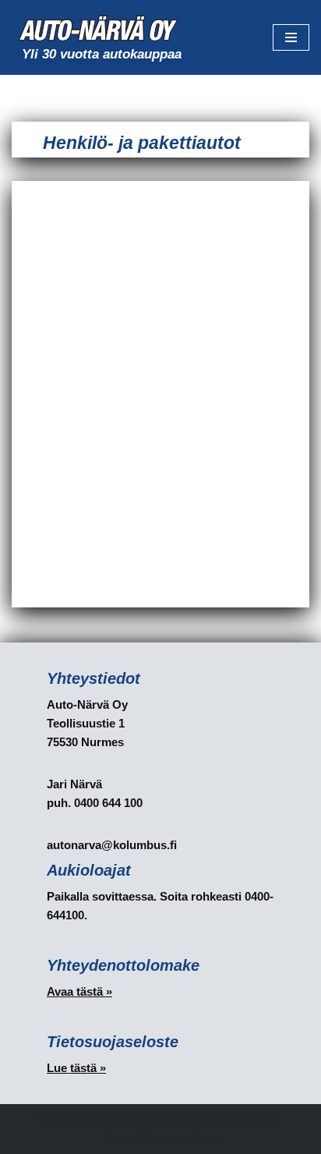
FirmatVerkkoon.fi (152, 1138)
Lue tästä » (76, 1067)
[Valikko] (291, 37)
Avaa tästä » (79, 991)
